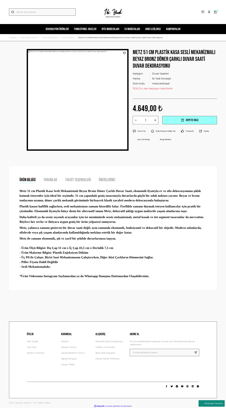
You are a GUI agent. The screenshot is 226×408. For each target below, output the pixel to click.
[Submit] (196, 352)
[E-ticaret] (112, 406)
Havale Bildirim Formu (73, 353)
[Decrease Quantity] (136, 120)
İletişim (65, 341)
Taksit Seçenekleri (78, 179)
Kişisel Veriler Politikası (107, 358)
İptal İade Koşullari (105, 353)
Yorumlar (50, 179)
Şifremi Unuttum (35, 353)
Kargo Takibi (68, 364)
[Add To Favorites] (124, 53)
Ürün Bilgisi (27, 179)
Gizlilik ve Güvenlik (105, 347)
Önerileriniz (107, 179)
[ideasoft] (99, 406)
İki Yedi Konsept (161, 78)
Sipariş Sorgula (69, 358)
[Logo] (113, 12)
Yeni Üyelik (32, 341)
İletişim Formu (68, 347)
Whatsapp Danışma (213, 403)
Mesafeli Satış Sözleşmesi (109, 341)
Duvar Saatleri (160, 73)
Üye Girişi (31, 347)
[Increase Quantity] (155, 120)
